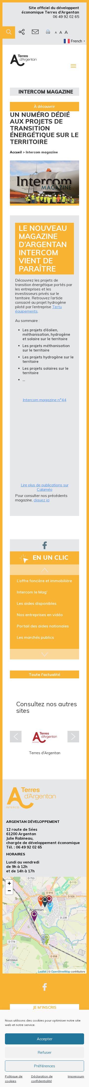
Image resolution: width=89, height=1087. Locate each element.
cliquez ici (41, 500)
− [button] (9, 891)
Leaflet (42, 971)
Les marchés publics (35, 637)
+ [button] (9, 883)
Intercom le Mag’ (32, 592)
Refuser (44, 1052)
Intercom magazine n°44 (45, 399)
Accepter (44, 1039)
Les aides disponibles (36, 603)
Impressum (76, 1076)
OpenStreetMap (60, 971)
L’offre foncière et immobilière (44, 580)
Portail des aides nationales (43, 625)
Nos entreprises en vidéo (40, 614)
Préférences (44, 1066)
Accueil (16, 152)
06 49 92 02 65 (66, 16)
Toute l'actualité (44, 674)
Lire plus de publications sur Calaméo (44, 487)
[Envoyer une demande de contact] (35, 32)
